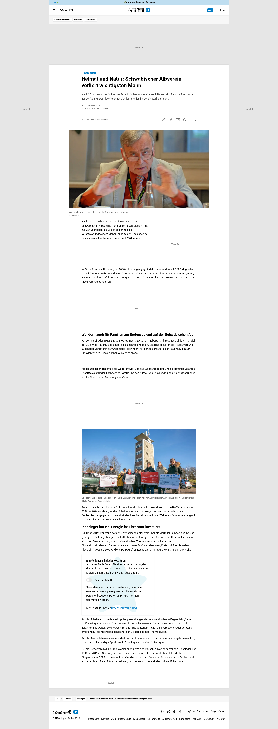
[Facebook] (180, 711)
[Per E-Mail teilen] (178, 120)
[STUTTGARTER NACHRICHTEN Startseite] (139, 10)
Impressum (208, 719)
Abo (210, 10)
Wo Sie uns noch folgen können (209, 711)
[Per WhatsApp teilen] (185, 120)
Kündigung (184, 719)
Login (222, 10)
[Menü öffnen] (54, 10)
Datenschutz (124, 719)
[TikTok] (174, 711)
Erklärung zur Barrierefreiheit (162, 719)
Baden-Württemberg (62, 19)
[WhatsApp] (168, 711)
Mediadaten (139, 719)
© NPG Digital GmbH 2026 (66, 718)
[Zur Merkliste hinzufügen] (194, 120)
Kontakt (197, 719)
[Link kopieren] (164, 120)
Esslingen (78, 19)
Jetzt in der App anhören (97, 120)
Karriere (105, 719)
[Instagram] (163, 711)
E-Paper (64, 10)
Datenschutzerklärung (124, 608)
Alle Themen (90, 19)
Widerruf (221, 719)
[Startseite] (57, 699)
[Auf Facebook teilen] (171, 120)
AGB (113, 719)
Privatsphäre (92, 719)
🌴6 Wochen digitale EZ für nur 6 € (139, 2)
